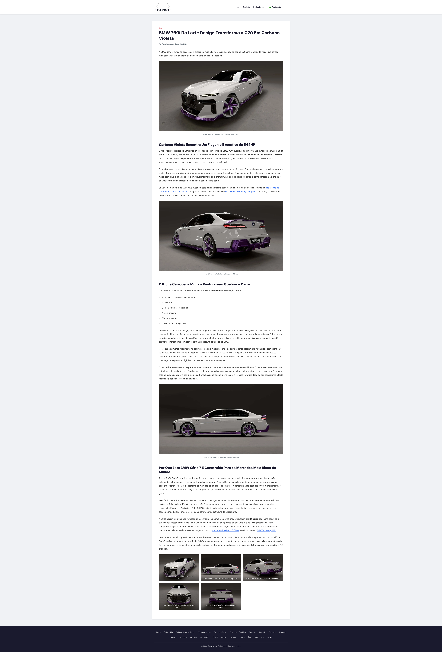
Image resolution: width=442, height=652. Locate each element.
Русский (193, 637)
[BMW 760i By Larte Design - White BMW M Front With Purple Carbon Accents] (221, 96)
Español (282, 632)
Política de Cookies (238, 632)
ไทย (249, 637)
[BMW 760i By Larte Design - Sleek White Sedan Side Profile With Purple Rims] (221, 419)
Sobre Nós (168, 632)
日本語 (215, 637)
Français (272, 632)
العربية (269, 637)
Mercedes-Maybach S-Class (225, 530)
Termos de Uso (204, 632)
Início (158, 632)
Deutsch (173, 637)
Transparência (220, 632)
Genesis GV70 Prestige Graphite (240, 191)
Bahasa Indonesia (237, 637)
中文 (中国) (204, 637)
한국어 (223, 637)
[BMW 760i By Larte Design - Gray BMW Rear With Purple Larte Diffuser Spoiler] (221, 596)
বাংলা (262, 637)
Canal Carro (212, 646)
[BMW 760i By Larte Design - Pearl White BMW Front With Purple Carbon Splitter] (179, 596)
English (262, 632)
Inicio (236, 7)
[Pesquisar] (286, 7)
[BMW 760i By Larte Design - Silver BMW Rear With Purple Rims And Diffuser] (221, 236)
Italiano (183, 637)
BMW (160, 28)
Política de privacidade (185, 632)
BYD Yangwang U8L (266, 530)
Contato (246, 7)
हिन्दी (256, 637)
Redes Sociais (259, 7)
